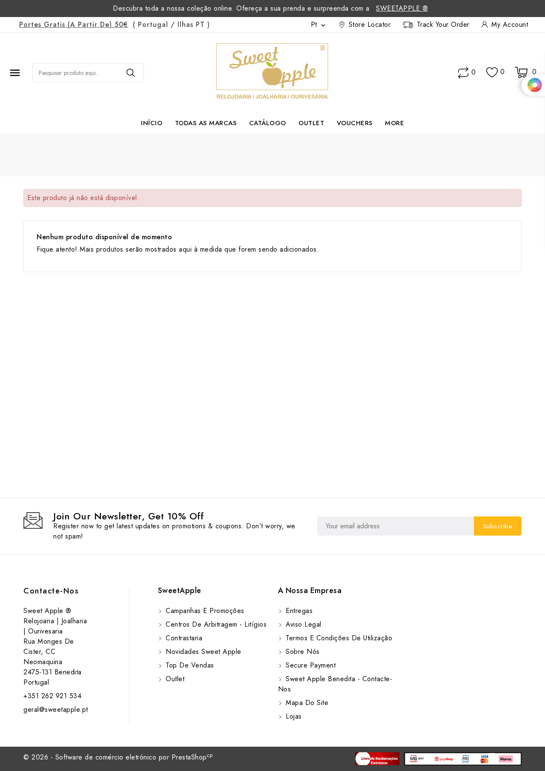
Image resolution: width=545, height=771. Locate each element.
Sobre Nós (302, 651)
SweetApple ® (402, 8)
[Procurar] (130, 72)
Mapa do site (306, 703)
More (394, 123)
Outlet (311, 123)
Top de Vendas (189, 665)
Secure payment (310, 665)
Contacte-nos (51, 590)
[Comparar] (463, 72)
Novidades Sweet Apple (202, 651)
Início (151, 123)
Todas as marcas (206, 123)
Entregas (298, 611)
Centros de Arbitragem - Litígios (215, 624)
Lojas (293, 716)
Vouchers (355, 123)
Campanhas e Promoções (204, 611)
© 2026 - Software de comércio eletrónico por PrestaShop (118, 757)
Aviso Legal (302, 624)
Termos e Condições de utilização (338, 638)
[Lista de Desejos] (492, 72)
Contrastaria (183, 638)
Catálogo (267, 123)
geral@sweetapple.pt (55, 709)
